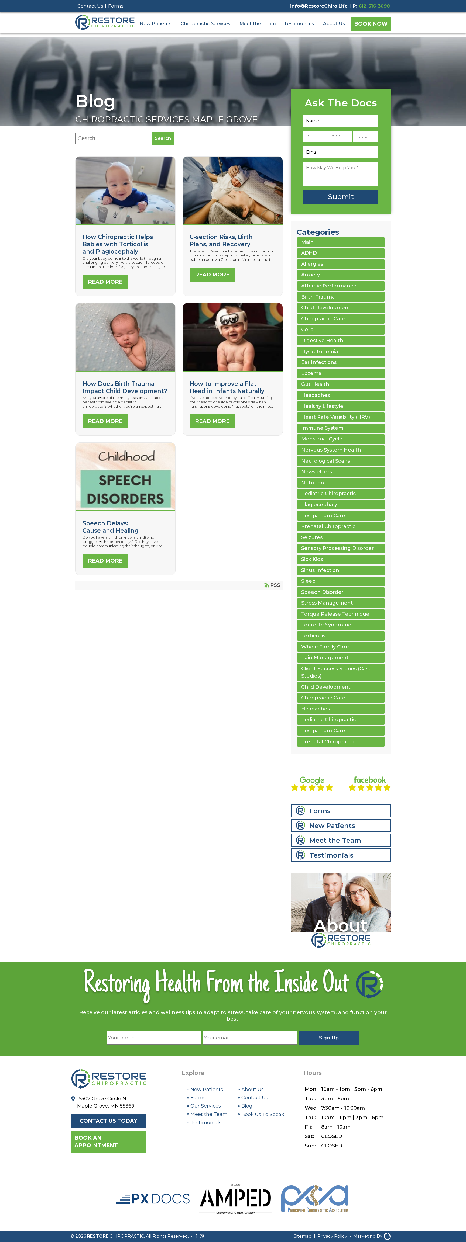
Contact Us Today (108, 1121)
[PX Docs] (153, 1203)
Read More (105, 282)
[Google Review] (312, 784)
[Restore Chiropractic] (105, 29)
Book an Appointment (96, 1142)
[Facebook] (196, 1236)
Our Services (205, 1106)
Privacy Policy (332, 1236)
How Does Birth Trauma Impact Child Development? (125, 369)
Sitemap (302, 1236)
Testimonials (299, 23)
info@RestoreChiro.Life (319, 6)
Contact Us (90, 6)
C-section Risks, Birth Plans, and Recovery (233, 223)
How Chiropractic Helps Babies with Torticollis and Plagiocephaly (118, 244)
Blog (95, 101)
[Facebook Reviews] (370, 784)
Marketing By (367, 1236)
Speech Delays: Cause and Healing (125, 509)
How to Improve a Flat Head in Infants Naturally (233, 369)
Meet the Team (257, 23)
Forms (116, 6)
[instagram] (202, 1236)
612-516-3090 (374, 6)
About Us (334, 23)
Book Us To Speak (262, 1114)
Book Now (371, 23)
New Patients (156, 23)
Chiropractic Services (205, 23)
